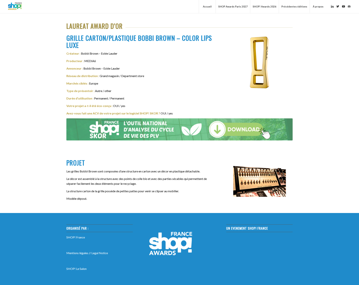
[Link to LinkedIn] (332, 6)
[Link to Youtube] (343, 6)
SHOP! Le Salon (76, 268)
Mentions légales (77, 253)
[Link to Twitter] (338, 6)
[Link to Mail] (349, 6)
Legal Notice (99, 253)
